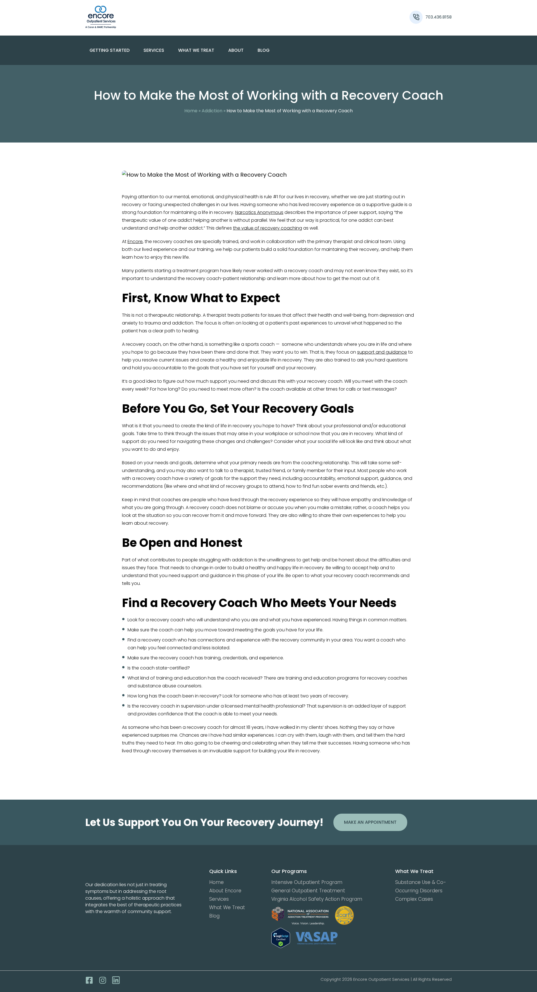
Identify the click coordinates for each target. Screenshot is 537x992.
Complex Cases (414, 899)
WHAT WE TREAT (196, 50)
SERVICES (153, 50)
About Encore (225, 890)
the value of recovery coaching (267, 228)
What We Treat (227, 907)
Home (190, 111)
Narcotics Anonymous (259, 212)
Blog (264, 50)
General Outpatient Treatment (308, 890)
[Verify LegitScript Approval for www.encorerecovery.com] (280, 938)
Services (219, 899)
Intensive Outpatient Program (306, 882)
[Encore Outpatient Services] (131, 17)
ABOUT (236, 50)
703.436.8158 (438, 17)
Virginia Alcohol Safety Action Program (316, 899)
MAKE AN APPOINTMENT (370, 822)
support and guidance (382, 352)
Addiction (212, 111)
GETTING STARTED (109, 50)
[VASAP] (317, 938)
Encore (135, 241)
